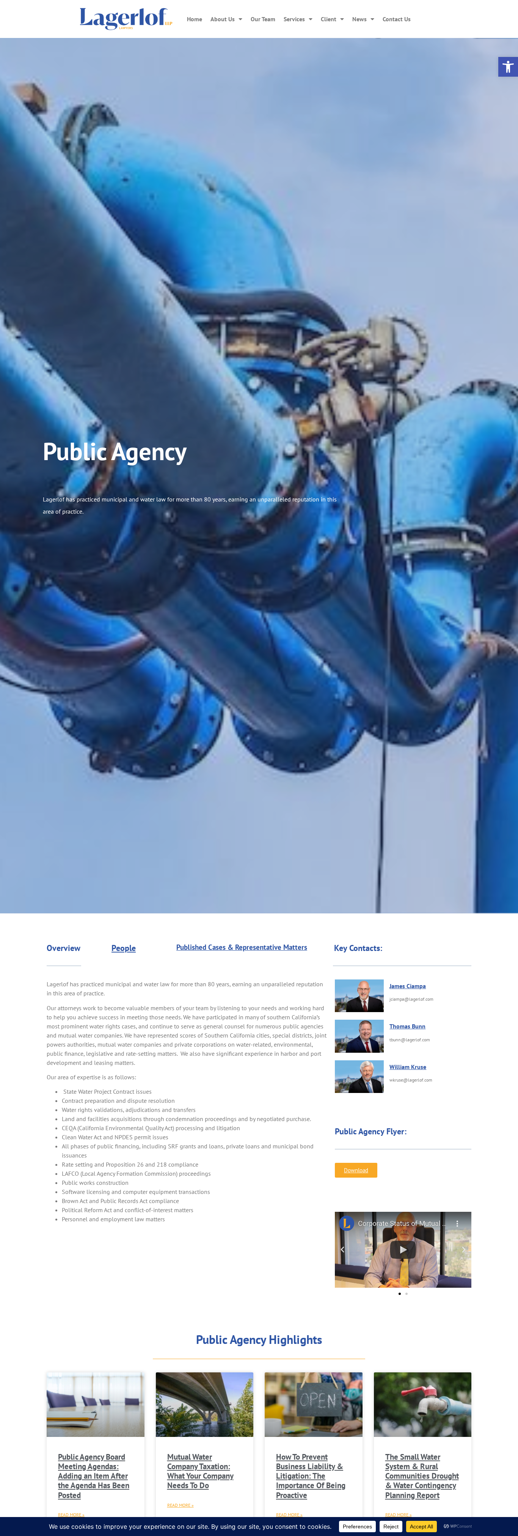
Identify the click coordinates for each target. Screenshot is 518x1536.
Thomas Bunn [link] (407, 1026)
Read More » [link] (71, 1514)
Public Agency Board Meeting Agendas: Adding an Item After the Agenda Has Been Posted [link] (93, 1476)
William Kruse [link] (407, 1067)
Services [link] (294, 19)
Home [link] (194, 19)
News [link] (359, 19)
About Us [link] (222, 19)
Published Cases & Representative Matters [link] (241, 947)
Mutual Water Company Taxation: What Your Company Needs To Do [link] (200, 1471)
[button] (342, 1250)
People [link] (123, 948)
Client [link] (328, 19)
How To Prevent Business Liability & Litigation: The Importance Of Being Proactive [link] (310, 1476)
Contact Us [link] (397, 19)
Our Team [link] (263, 19)
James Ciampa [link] (407, 986)
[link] (508, 67)
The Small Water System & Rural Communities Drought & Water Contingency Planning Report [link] (422, 1476)
